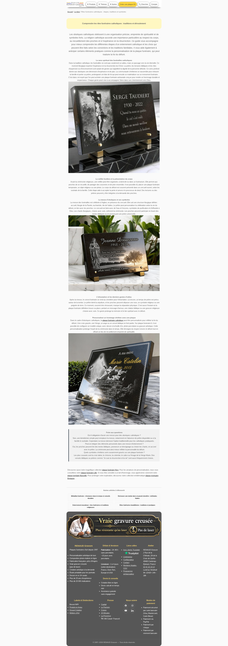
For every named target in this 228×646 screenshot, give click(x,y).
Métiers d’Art (74, 613)
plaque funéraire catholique (112, 320)
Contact (126, 563)
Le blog (77, 12)
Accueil (70, 12)
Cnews (104, 610)
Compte (154, 4)
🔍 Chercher (143, 4)
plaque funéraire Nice (110, 470)
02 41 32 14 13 (149, 567)
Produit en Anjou (76, 607)
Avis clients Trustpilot (131, 550)
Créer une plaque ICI (128, 4)
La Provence (106, 616)
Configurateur (128, 560)
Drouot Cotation (76, 610)
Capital (103, 604)
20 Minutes (105, 613)
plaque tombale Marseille (77, 476)
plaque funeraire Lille (89, 473)
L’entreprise (127, 557)
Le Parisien (105, 607)
